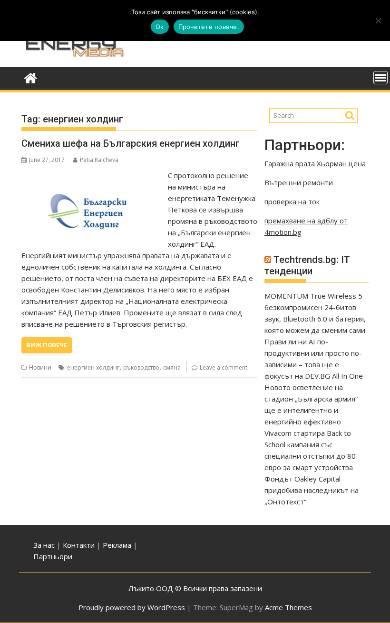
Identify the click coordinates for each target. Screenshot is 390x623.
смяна (172, 367)
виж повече (46, 345)
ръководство (141, 367)
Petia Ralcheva (99, 160)
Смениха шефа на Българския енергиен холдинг (130, 143)
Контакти (80, 545)
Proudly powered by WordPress (131, 607)
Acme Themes (288, 607)
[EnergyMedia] (30, 77)
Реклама (117, 545)
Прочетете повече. (208, 26)
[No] (378, 20)
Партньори (52, 556)
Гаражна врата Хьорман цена (315, 163)
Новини (40, 367)
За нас (44, 545)
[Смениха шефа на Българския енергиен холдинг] (92, 175)
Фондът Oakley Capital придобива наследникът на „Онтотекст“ (311, 490)
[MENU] (380, 77)
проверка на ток (292, 201)
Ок (160, 26)
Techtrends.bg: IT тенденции (307, 265)
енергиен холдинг (93, 367)
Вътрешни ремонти (298, 182)
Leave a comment (223, 367)
